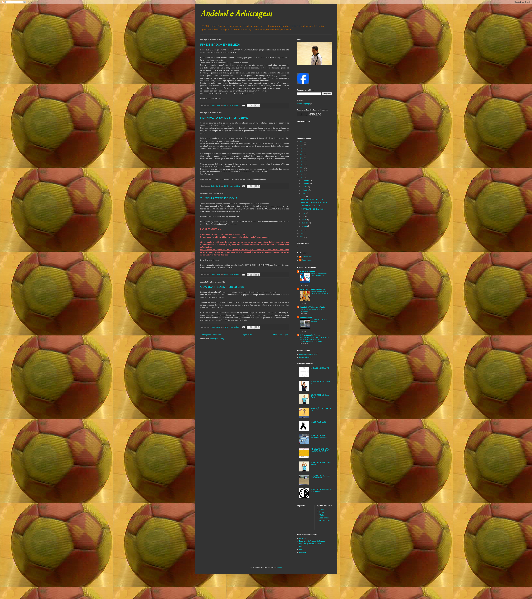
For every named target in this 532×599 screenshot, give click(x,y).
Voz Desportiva (324, 521)
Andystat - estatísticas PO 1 (309, 354)
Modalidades (324, 518)
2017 (302, 158)
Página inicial (247, 335)
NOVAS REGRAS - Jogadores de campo (319, 436)
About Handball (306, 317)
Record (321, 512)
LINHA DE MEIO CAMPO (320, 368)
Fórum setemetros (306, 357)
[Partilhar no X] (253, 105)
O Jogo (321, 509)
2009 (302, 233)
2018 (302, 155)
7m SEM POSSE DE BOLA (218, 198)
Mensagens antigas (280, 335)
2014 (302, 168)
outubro (305, 187)
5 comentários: (235, 274)
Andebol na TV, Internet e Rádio (312, 307)
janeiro (304, 226)
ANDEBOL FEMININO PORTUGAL (313, 289)
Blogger (279, 567)
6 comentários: (235, 105)
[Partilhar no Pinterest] (258, 105)
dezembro (306, 180)
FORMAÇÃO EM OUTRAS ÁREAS (224, 117)
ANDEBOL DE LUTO (318, 422)
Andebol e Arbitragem (236, 14)
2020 (302, 148)
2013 (302, 171)
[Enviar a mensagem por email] (248, 105)
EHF (301, 547)
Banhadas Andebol (307, 272)
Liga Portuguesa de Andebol (310, 544)
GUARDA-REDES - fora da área (222, 286)
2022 (302, 142)
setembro (305, 190)
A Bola (321, 515)
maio (304, 213)
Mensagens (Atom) (217, 339)
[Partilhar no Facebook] (256, 105)
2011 (302, 178)
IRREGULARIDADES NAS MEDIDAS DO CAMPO (321, 450)
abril (303, 216)
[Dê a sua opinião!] (250, 105)
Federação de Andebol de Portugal (312, 541)
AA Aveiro (302, 538)
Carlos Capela (307, 257)
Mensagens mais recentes (211, 335)
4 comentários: (235, 327)
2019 (302, 151)
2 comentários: (235, 186)
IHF (300, 549)
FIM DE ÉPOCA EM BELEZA (220, 44)
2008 (302, 237)
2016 (302, 161)
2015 (302, 165)
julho (304, 193)
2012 (302, 174)
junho (304, 197)
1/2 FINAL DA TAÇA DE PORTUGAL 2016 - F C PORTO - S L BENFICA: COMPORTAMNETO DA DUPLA (314, 339)
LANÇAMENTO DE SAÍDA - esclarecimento (321, 477)
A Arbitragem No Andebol (310, 335)
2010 (302, 230)
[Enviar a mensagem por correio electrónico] (243, 105)
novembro (306, 184)
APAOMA (302, 552)
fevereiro (305, 223)
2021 (302, 145)
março (304, 220)
